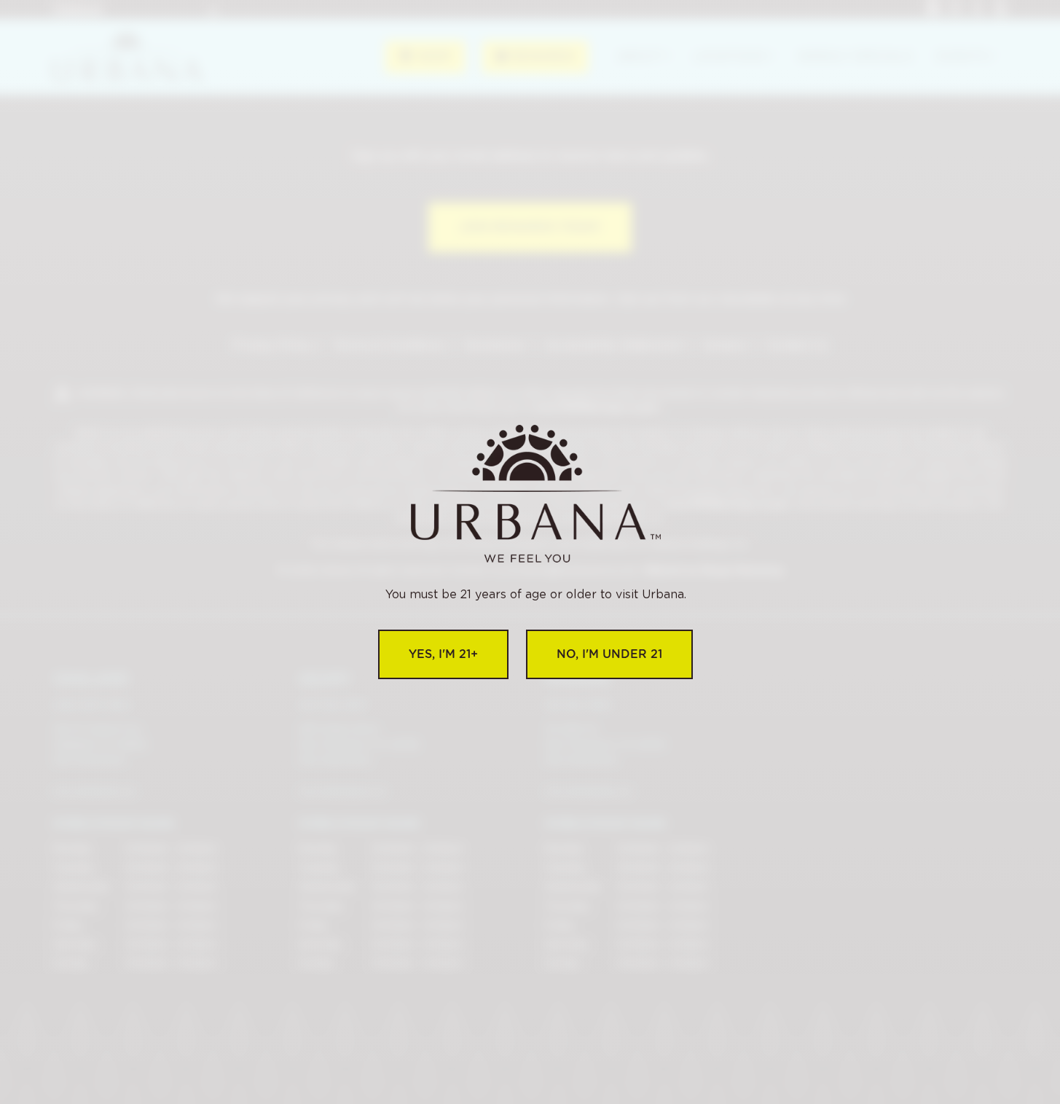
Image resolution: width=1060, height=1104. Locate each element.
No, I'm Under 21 (609, 654)
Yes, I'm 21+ (443, 654)
